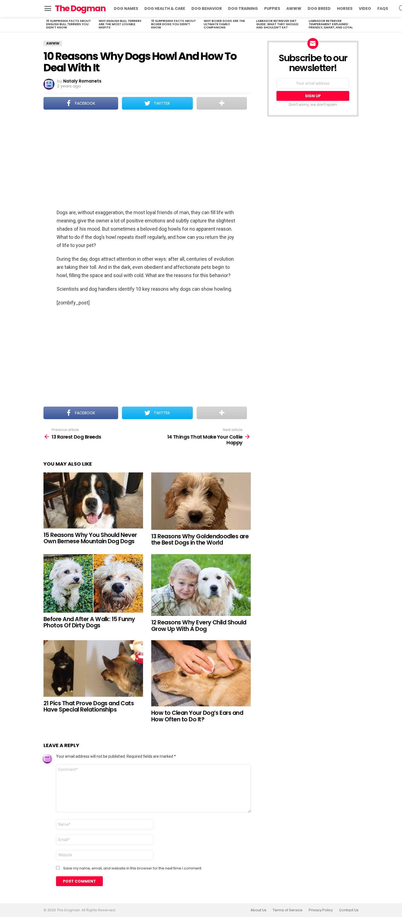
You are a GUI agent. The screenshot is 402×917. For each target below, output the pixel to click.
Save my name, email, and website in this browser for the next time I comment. (132, 868)
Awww (293, 8)
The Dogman (80, 8)
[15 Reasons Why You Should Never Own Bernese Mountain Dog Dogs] (93, 500)
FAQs (382, 8)
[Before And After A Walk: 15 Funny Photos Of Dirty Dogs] (93, 583)
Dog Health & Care (164, 8)
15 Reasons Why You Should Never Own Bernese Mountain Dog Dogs (90, 538)
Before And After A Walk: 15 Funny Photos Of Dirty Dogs (89, 622)
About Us (258, 910)
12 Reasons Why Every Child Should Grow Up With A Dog (198, 625)
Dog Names (126, 8)
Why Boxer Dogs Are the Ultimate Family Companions (224, 24)
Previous (46, 24)
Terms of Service (287, 910)
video (365, 8)
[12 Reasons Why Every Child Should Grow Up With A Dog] (201, 585)
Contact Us (349, 910)
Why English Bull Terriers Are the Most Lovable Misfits (120, 24)
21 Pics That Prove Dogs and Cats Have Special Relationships (88, 706)
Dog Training (243, 8)
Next (356, 24)
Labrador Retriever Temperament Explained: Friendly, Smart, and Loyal (331, 24)
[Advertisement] (147, 160)
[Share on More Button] (222, 103)
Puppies (272, 8)
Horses (345, 8)
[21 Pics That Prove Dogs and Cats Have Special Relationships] (93, 668)
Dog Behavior (206, 8)
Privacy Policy (321, 910)
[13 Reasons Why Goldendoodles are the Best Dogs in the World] (201, 501)
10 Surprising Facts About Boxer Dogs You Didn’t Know (173, 24)
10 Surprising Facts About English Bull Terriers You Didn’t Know (68, 24)
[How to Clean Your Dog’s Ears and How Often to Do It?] (201, 673)
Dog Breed (319, 8)
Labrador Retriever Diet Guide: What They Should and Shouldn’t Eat (277, 24)
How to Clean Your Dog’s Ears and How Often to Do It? (197, 716)
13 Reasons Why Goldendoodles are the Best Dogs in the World (200, 539)
